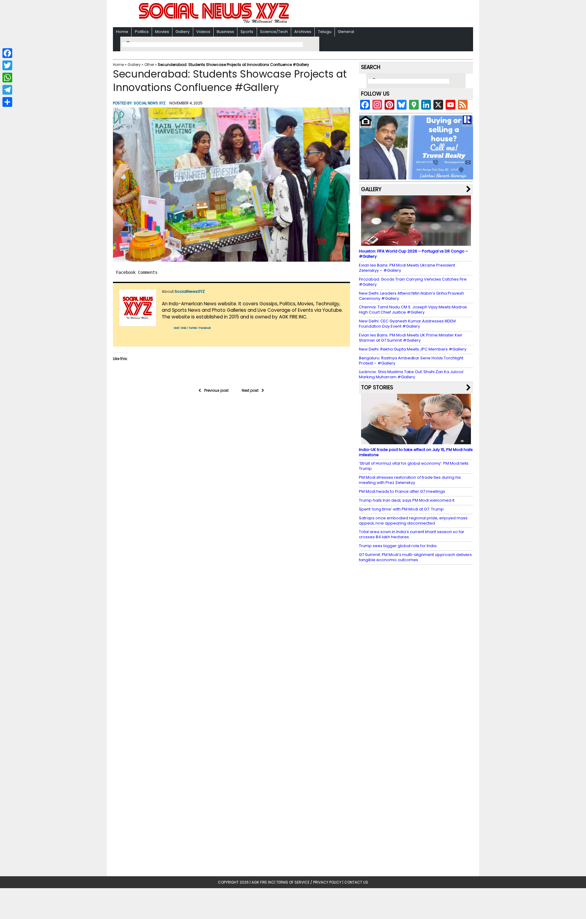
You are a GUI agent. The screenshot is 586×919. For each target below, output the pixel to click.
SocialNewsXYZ (190, 291)
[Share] (7, 102)
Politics (142, 32)
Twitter (193, 328)
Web (183, 328)
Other (149, 64)
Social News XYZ (149, 103)
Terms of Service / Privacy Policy (309, 882)
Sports (247, 32)
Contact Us (356, 882)
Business (225, 32)
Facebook (205, 328)
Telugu (324, 32)
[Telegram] (7, 90)
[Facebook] (7, 53)
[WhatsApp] (7, 77)
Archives (302, 32)
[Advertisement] (372, 14)
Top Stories (377, 387)
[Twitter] (7, 65)
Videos (203, 32)
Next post (250, 390)
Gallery (182, 32)
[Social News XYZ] (214, 21)
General (346, 32)
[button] (231, 184)
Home (122, 32)
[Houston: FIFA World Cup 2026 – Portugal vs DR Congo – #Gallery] (416, 242)
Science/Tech (274, 32)
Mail (176, 328)
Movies (162, 32)
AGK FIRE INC (262, 882)
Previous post (216, 390)
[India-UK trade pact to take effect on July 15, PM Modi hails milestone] (416, 441)
